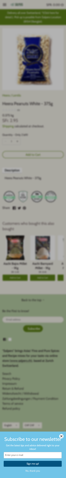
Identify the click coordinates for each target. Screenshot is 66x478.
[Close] (61, 436)
